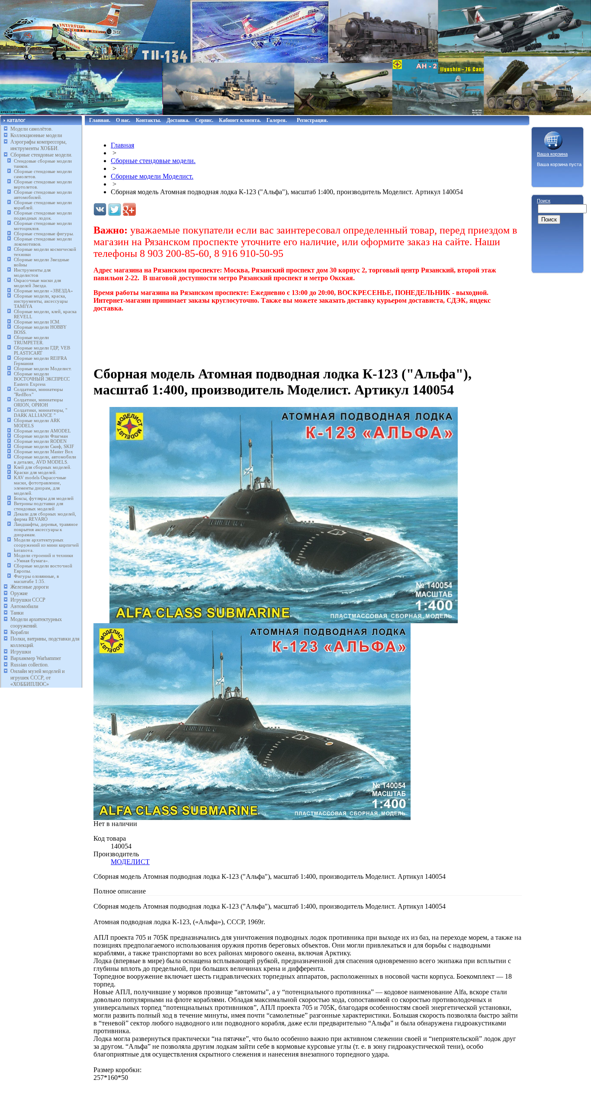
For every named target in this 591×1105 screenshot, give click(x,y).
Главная (122, 145)
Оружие (19, 593)
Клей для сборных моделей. (42, 467)
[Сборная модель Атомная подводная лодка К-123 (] (283, 621)
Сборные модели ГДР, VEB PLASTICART (42, 350)
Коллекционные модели (36, 135)
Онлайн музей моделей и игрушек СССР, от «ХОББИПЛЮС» (37, 677)
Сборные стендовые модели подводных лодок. (43, 215)
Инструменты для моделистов (32, 272)
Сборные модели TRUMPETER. (31, 340)
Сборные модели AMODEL (42, 430)
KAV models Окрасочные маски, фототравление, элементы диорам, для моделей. (40, 485)
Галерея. (277, 120)
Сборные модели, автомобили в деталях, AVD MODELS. (45, 459)
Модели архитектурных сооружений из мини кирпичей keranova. (46, 545)
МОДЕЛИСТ (130, 861)
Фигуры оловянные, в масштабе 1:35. (36, 578)
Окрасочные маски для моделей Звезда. (37, 283)
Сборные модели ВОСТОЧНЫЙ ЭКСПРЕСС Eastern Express (42, 379)
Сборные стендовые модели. (41, 155)
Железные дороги (29, 587)
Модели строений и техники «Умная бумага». (43, 558)
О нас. (123, 120)
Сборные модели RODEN (40, 441)
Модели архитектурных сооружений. (36, 622)
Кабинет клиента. (240, 120)
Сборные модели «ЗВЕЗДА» (43, 290)
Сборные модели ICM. (37, 321)
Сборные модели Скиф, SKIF (44, 446)
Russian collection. (29, 665)
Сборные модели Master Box (43, 451)
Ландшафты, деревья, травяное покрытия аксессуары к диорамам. (46, 529)
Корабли (19, 632)
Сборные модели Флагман (41, 436)
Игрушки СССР (27, 600)
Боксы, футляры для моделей (44, 498)
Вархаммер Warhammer (35, 658)
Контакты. (148, 120)
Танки (16, 613)
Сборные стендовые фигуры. (44, 233)
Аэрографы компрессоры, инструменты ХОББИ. (38, 145)
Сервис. (204, 120)
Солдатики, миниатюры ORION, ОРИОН (38, 402)
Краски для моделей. (35, 472)
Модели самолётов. (31, 129)
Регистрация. (312, 120)
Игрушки (20, 652)
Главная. (99, 120)
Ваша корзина (552, 154)
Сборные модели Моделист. (43, 368)
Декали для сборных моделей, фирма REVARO (45, 516)
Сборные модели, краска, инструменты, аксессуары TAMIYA (40, 301)
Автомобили (24, 606)
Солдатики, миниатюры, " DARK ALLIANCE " (40, 412)
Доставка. (178, 120)
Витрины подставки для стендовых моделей (38, 506)
